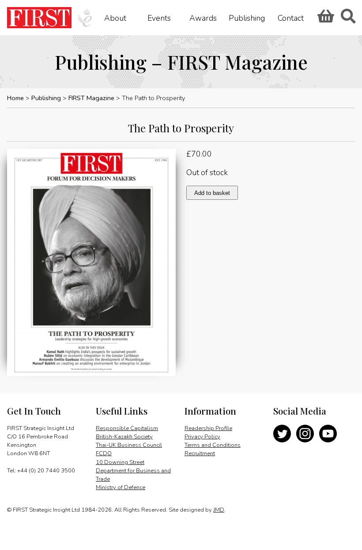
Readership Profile (208, 428)
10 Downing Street (120, 462)
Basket (324, 19)
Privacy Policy (202, 437)
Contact (291, 17)
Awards (203, 17)
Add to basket (212, 193)
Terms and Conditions (213, 445)
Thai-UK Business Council (129, 445)
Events (159, 17)
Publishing (247, 17)
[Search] (348, 19)
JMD (218, 510)
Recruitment (200, 453)
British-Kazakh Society (124, 437)
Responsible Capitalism (127, 428)
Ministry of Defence (120, 487)
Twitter (282, 433)
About (115, 17)
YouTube (328, 433)
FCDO (104, 453)
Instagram (305, 433)
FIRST (39, 17)
